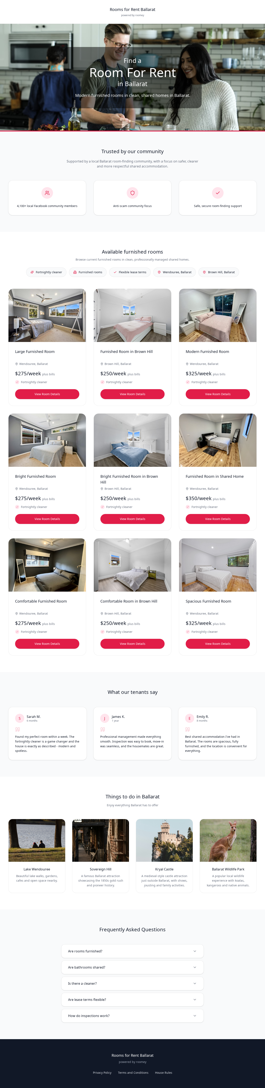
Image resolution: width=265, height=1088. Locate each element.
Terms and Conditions (133, 1073)
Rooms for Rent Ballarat (132, 9)
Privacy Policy (102, 1073)
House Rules (163, 1073)
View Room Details (47, 394)
